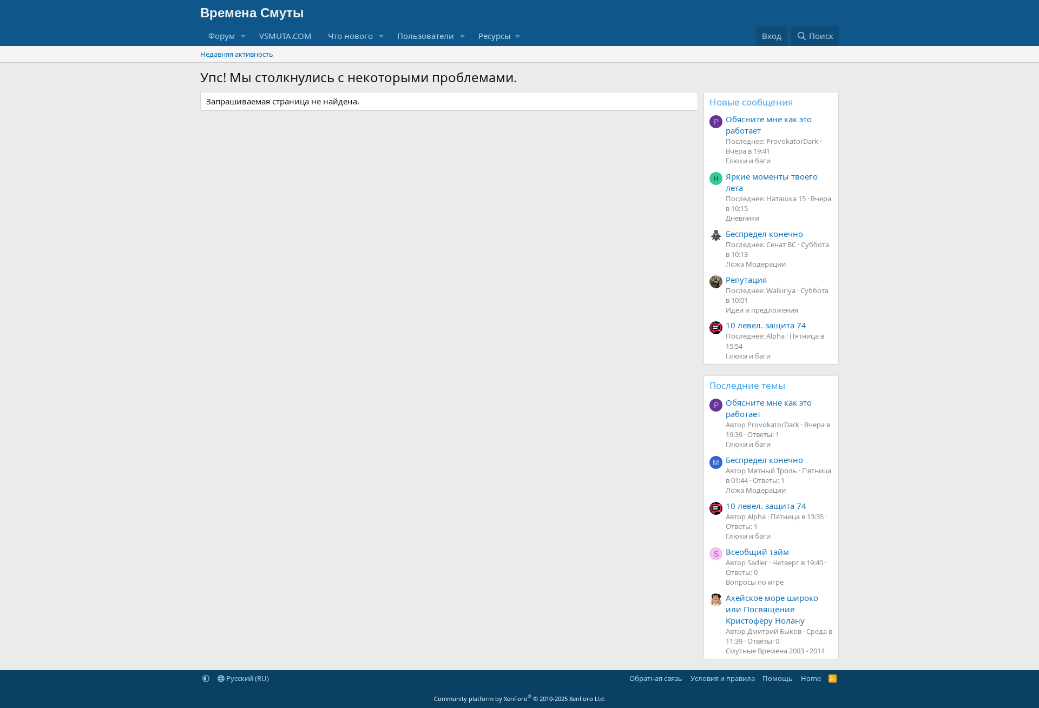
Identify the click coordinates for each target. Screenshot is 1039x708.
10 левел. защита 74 (766, 325)
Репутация (746, 279)
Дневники (742, 218)
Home (811, 678)
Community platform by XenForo (520, 698)
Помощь (777, 678)
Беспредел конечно (764, 233)
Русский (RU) (247, 678)
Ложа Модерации (756, 264)
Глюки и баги (748, 161)
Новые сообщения (751, 102)
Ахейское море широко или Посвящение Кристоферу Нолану (772, 609)
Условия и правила (723, 678)
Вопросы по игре (755, 582)
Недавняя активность (236, 54)
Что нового (350, 35)
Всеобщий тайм (757, 551)
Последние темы (747, 385)
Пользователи (425, 35)
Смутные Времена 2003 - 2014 (775, 651)
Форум (221, 35)
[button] (243, 36)
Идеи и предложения (762, 310)
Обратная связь (655, 678)
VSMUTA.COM (285, 35)
